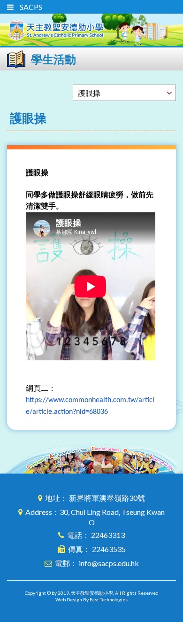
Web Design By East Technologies (91, 599)
